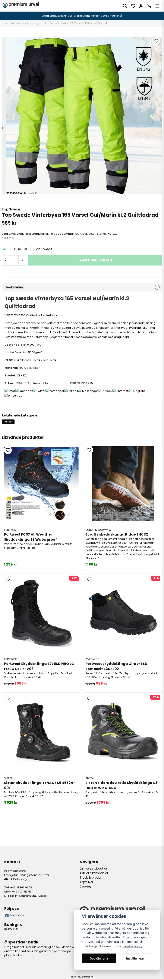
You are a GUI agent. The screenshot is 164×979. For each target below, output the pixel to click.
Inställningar (135, 958)
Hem (4, 23)
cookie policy (132, 946)
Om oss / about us (94, 868)
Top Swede (11, 209)
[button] (156, 41)
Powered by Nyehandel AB (82, 977)
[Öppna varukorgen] (149, 6)
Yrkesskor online (20, 23)
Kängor (37, 23)
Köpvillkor (86, 882)
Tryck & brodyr (90, 877)
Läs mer (9, 238)
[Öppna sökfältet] (125, 6)
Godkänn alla (99, 958)
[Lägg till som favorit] (133, 6)
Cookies (85, 886)
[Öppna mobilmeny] (157, 6)
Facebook (17, 915)
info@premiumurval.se (31, 896)
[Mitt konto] (141, 6)
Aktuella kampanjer (94, 873)
